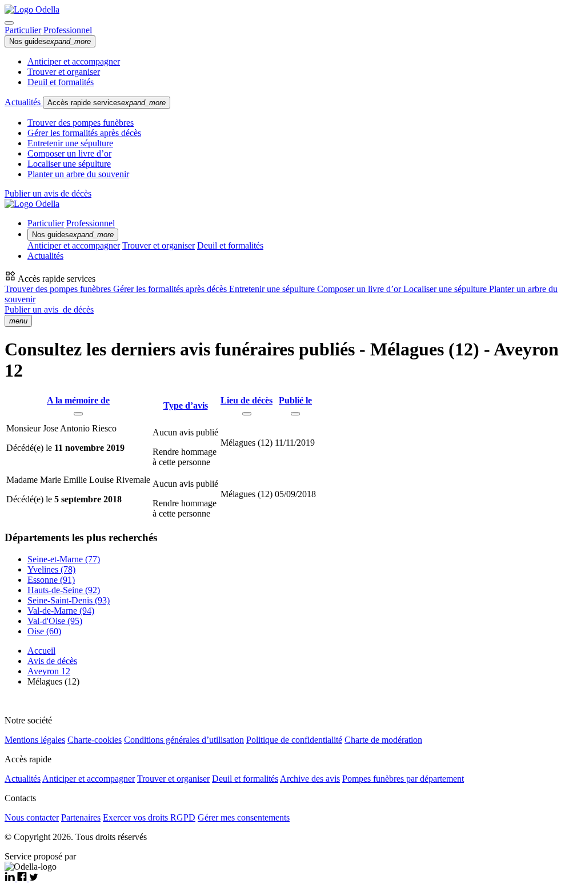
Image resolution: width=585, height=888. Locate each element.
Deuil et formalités (60, 82)
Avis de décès (52, 661)
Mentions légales (35, 740)
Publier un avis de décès (48, 193)
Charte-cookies (94, 740)
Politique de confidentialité (294, 740)
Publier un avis (49, 309)
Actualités (24, 102)
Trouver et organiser (63, 72)
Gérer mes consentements (244, 817)
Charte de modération (383, 740)
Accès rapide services (106, 102)
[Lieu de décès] (246, 413)
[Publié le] (295, 413)
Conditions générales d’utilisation (184, 740)
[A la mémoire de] (78, 413)
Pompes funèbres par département (403, 778)
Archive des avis (310, 778)
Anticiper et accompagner (73, 61)
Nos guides (50, 41)
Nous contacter (32, 817)
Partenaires (81, 817)
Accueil (41, 650)
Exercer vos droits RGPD (149, 817)
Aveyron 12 (48, 671)
